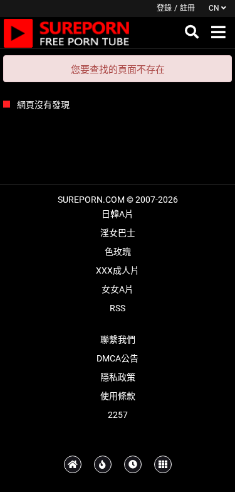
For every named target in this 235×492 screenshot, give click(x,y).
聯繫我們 (117, 339)
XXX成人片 (117, 270)
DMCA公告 (117, 358)
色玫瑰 (118, 252)
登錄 (164, 8)
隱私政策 (117, 377)
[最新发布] (133, 464)
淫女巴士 (117, 233)
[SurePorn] (66, 32)
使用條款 (117, 396)
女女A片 (117, 289)
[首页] (72, 464)
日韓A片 (117, 214)
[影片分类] (163, 464)
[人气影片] (103, 464)
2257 (118, 415)
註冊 (187, 8)
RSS (117, 308)
